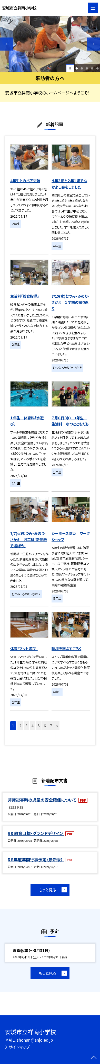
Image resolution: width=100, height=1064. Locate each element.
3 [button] (87, 68)
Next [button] (93, 44)
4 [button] (92, 68)
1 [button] (77, 68)
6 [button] (45, 725)
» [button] (57, 725)
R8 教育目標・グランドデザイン (36, 833)
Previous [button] (6, 44)
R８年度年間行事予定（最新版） (36, 859)
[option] (50, 44)
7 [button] (51, 725)
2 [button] (82, 68)
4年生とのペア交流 (25, 180)
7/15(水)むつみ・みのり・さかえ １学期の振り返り (70, 302)
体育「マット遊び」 (24, 648)
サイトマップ (19, 1047)
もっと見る (47, 889)
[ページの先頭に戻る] (93, 1058)
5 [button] (97, 68)
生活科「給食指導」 (24, 296)
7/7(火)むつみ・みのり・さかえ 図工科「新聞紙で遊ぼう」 (28, 539)
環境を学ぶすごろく (66, 648)
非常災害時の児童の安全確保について (42, 800)
